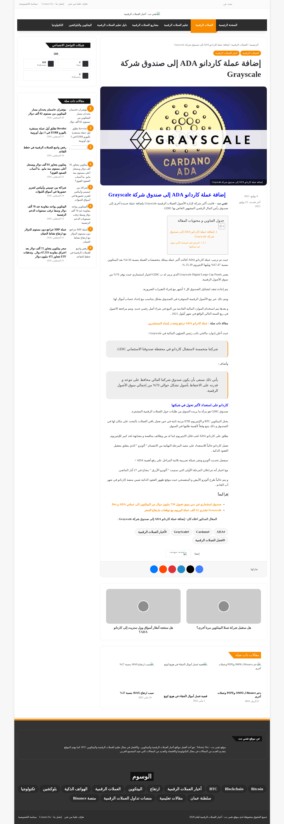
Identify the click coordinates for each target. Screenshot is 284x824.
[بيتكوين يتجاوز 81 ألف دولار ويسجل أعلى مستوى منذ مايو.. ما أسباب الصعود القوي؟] (79, 173)
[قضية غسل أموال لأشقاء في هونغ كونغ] (183, 677)
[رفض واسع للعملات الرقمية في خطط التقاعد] (79, 152)
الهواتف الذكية (76, 789)
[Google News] (178, 553)
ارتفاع (155, 789)
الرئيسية (254, 44)
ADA (220, 531)
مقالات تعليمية (171, 798)
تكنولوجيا (28, 789)
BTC (213, 789)
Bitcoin (257, 789)
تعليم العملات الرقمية (176, 25)
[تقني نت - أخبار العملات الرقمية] (142, 14)
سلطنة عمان (200, 798)
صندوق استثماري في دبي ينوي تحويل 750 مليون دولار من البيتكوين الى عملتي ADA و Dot (166, 504)
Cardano (202, 531)
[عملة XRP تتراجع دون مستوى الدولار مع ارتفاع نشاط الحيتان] (79, 236)
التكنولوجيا (57, 25)
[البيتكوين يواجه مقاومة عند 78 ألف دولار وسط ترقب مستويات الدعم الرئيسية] (79, 215)
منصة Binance (84, 798)
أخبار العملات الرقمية (226, 53)
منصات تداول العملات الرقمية (128, 798)
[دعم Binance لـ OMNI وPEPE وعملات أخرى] (237, 675)
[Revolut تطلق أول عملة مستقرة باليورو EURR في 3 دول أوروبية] (79, 135)
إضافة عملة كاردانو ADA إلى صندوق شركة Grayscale (192, 234)
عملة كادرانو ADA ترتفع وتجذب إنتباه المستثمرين (178, 323)
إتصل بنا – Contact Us (53, 3)
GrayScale (180, 531)
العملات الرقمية (204, 25)
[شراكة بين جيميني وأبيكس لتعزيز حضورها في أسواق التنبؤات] (79, 194)
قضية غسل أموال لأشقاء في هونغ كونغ (185, 696)
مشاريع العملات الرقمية (145, 25)
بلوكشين (50, 789)
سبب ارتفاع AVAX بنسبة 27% (137, 692)
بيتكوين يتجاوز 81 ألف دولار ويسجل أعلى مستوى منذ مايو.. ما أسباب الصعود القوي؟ (46, 168)
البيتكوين (135, 789)
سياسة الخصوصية (28, 3)
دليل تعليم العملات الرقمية (112, 25)
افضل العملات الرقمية (209, 540)
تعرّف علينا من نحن (78, 3)
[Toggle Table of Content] (219, 226)
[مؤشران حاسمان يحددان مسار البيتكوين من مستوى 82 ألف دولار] (79, 116)
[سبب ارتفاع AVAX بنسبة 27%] (130, 675)
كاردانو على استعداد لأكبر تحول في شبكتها (185, 244)
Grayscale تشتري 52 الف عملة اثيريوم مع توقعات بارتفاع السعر (182, 510)
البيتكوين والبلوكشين (80, 25)
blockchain (234, 789)
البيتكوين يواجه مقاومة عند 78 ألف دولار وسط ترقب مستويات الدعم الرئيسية (47, 210)
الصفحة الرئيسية (228, 25)
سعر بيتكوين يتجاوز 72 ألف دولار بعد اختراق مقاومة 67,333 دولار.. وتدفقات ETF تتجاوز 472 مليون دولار (44, 252)
